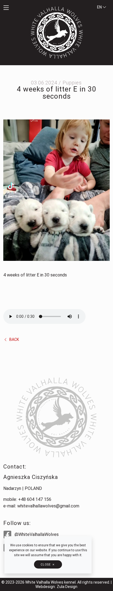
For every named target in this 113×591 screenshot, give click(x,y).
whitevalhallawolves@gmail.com (48, 506)
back (14, 339)
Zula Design (67, 586)
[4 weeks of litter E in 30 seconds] (56, 189)
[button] (14, 8)
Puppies (72, 82)
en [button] (100, 7)
